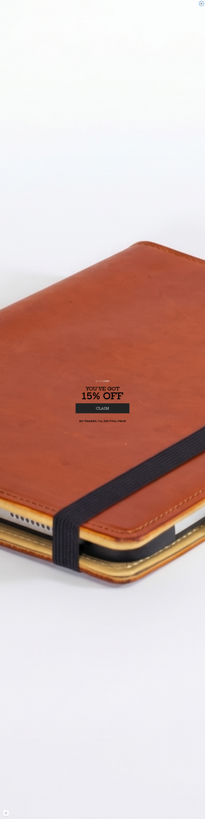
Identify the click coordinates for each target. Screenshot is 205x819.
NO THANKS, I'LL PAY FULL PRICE (102, 421)
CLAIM (102, 408)
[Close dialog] (201, 3)
